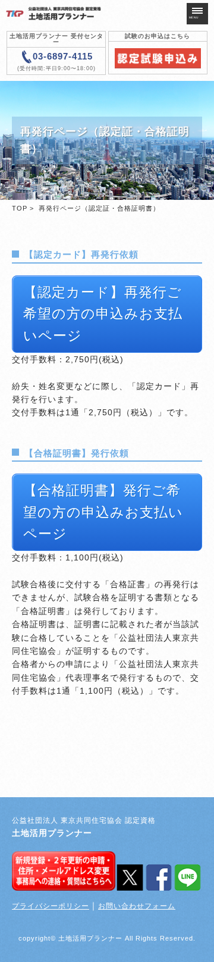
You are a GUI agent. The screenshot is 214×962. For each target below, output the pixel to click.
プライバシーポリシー (50, 906)
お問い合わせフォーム (136, 906)
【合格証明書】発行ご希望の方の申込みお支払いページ (103, 512)
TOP (19, 208)
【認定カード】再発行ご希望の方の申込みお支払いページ (102, 314)
